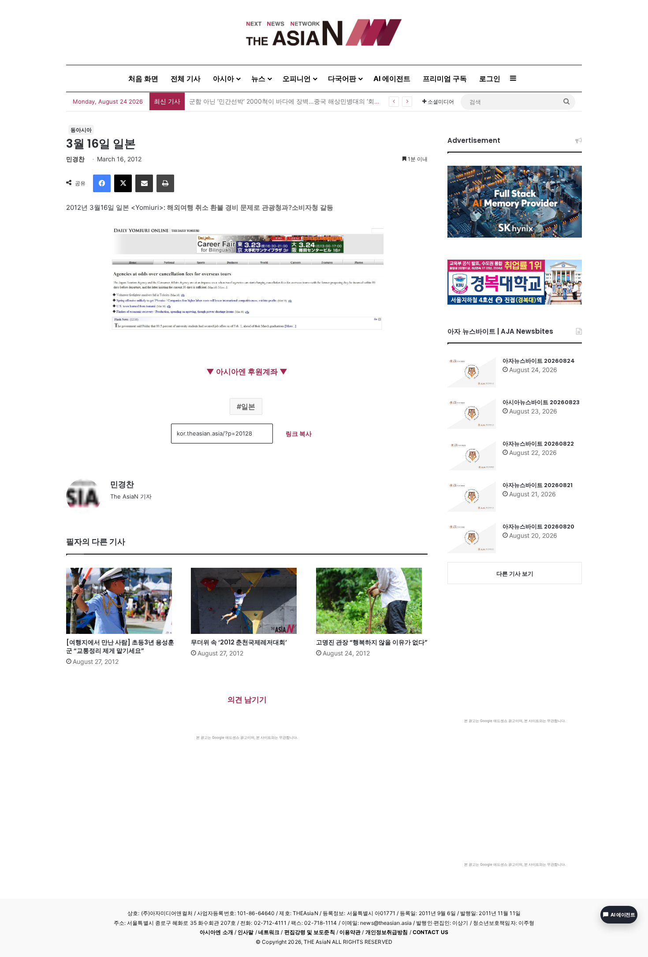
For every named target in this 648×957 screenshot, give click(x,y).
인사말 (245, 932)
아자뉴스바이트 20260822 (538, 443)
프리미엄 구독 (445, 78)
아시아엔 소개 (216, 932)
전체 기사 (186, 78)
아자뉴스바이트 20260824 (539, 361)
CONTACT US (430, 932)
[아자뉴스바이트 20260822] (471, 454)
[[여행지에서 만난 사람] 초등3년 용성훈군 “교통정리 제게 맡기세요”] (122, 601)
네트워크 (268, 932)
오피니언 (297, 78)
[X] (123, 183)
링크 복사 (299, 433)
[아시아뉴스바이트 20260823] (471, 413)
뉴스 (258, 78)
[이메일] (144, 183)
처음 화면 (143, 78)
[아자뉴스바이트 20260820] (471, 537)
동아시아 (81, 130)
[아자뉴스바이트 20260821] (471, 496)
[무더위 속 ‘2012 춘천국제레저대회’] (246, 601)
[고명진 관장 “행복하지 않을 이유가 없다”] (372, 601)
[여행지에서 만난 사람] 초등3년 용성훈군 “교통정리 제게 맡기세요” (120, 646)
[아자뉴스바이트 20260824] (471, 372)
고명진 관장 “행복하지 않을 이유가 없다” (372, 642)
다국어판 (342, 78)
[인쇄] (165, 183)
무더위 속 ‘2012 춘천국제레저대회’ (239, 642)
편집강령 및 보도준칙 (309, 932)
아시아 (223, 78)
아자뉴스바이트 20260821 (538, 485)
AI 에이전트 (391, 78)
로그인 (489, 78)
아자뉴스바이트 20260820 (538, 526)
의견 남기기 (247, 699)
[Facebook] (102, 183)
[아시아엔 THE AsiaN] (324, 32)
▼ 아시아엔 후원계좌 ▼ (246, 371)
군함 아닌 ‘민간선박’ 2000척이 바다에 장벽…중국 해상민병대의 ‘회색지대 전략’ (298, 101)
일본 (248, 406)
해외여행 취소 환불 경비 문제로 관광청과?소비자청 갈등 (250, 207)
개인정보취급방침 (386, 932)
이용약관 (350, 932)
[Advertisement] (247, 806)
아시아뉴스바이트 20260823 (541, 402)
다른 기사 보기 (514, 573)
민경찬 (75, 159)
